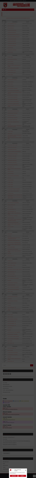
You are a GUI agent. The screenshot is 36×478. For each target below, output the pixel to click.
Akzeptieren (14, 475)
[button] (25, 470)
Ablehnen (22, 475)
